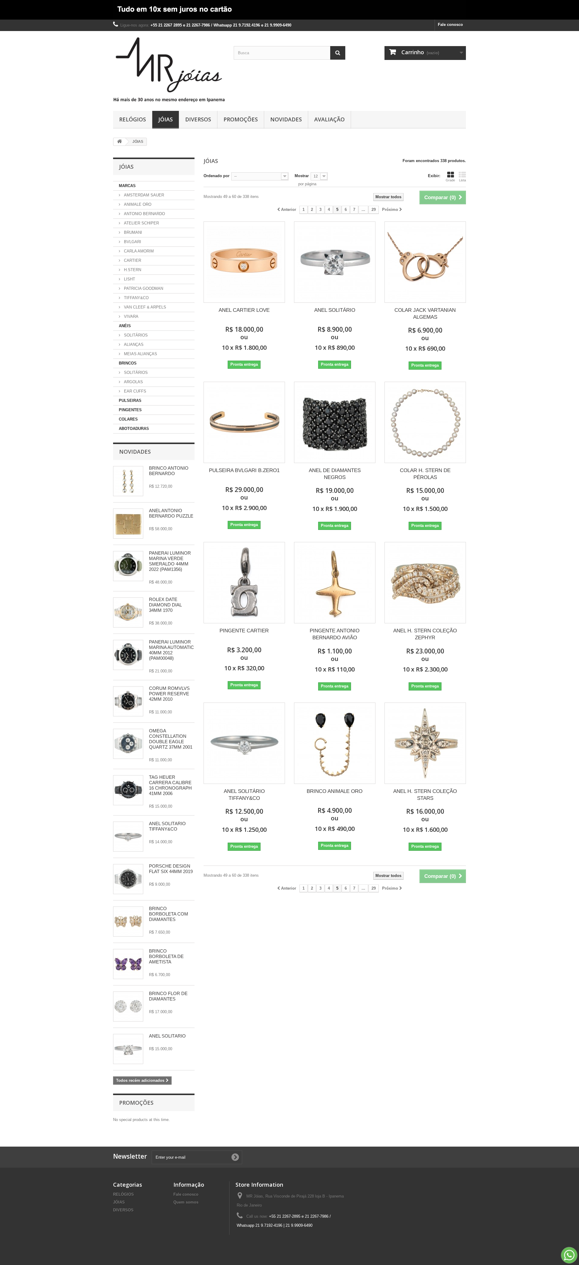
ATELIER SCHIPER (141, 223)
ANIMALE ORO (137, 204)
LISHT (129, 279)
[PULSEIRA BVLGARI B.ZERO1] (244, 422)
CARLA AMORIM (138, 251)
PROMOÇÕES (240, 119)
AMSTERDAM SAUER (143, 195)
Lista (462, 180)
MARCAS (127, 185)
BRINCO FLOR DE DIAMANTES (168, 996)
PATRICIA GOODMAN (143, 288)
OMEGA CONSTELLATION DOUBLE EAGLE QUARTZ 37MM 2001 (170, 739)
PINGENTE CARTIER (244, 631)
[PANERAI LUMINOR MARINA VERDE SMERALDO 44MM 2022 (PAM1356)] (128, 566)
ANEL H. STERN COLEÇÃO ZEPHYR (425, 634)
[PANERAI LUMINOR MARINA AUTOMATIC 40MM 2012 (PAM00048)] (128, 655)
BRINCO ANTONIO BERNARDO (168, 470)
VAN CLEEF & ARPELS (144, 307)
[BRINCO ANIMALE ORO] (334, 743)
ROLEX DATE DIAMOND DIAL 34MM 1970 (165, 605)
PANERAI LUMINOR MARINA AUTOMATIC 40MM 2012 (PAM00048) (171, 650)
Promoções (136, 1102)
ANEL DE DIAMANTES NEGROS (335, 474)
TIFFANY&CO (136, 298)
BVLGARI (132, 242)
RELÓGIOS (132, 119)
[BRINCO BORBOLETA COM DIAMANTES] (128, 921)
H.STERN (132, 270)
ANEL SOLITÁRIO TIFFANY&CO (167, 826)
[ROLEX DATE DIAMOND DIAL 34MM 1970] (128, 612)
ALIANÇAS (133, 344)
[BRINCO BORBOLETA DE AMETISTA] (128, 964)
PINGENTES (130, 410)
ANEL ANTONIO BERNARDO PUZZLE (171, 513)
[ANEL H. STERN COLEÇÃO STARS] (425, 743)
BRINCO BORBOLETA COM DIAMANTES (168, 914)
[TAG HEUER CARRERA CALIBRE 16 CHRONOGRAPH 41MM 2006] (128, 790)
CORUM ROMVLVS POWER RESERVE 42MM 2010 (169, 694)
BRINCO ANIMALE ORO (334, 791)
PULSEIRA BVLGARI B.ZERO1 (244, 470)
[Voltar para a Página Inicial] (119, 142)
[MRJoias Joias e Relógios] (169, 69)
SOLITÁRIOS (135, 335)
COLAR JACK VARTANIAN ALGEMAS (425, 313)
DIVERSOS (198, 119)
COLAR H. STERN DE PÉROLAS (425, 474)
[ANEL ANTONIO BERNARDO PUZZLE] (128, 524)
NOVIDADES (286, 119)
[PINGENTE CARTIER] (244, 582)
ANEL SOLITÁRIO (167, 1035)
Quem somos (185, 1202)
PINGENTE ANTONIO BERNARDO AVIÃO (334, 634)
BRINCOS (128, 363)
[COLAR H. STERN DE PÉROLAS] (425, 422)
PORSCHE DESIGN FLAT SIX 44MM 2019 (171, 868)
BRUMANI (132, 232)
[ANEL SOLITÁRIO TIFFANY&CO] (128, 837)
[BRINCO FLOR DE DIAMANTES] (128, 1006)
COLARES (128, 419)
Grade (450, 180)
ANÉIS (125, 326)
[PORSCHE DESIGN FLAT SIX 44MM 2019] (128, 879)
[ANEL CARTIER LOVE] (244, 262)
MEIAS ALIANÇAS (140, 354)
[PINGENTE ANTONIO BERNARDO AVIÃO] (334, 582)
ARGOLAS (133, 382)
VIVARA (130, 316)
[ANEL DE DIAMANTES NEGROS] (334, 422)
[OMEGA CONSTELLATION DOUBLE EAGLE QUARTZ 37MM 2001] (128, 744)
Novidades (135, 451)
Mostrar (302, 176)
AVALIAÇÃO (329, 119)
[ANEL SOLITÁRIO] (128, 1049)
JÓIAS (165, 119)
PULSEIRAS (130, 400)
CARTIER (132, 260)
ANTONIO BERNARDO (144, 213)
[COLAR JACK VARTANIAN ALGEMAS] (425, 262)
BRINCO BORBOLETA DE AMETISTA (166, 956)
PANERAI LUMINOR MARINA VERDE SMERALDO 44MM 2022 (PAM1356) (170, 561)
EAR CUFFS (134, 391)
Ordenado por (216, 176)
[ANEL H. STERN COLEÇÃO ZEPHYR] (425, 582)
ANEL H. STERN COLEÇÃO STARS (425, 794)
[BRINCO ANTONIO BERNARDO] (128, 481)
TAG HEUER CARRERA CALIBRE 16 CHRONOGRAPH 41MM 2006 (170, 785)
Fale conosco (450, 24)
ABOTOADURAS (134, 428)
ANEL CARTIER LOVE (244, 310)
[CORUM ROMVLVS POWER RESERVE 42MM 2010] (128, 701)
